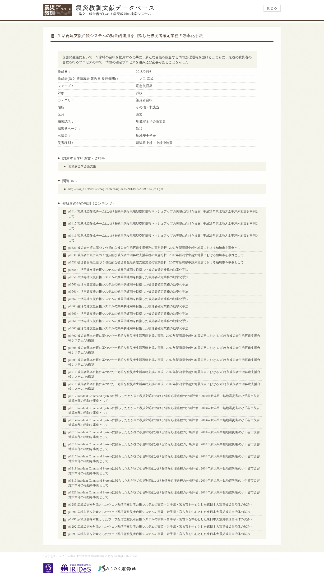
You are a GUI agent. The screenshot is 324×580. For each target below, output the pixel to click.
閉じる (272, 8)
